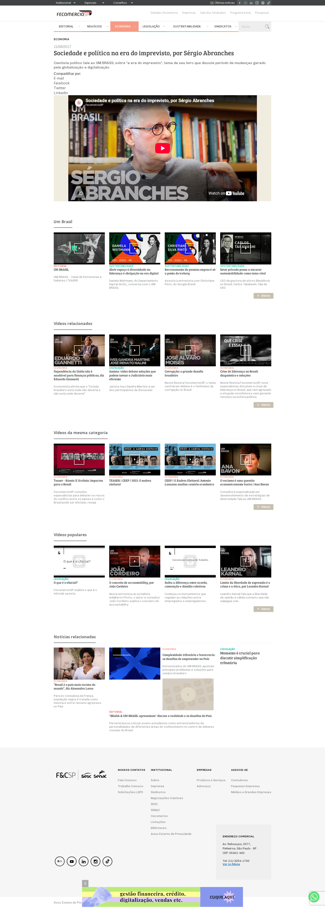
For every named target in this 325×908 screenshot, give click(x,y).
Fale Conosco (127, 780)
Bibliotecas (158, 828)
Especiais (90, 3)
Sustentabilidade (187, 26)
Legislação (151, 26)
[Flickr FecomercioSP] (60, 861)
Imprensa (157, 786)
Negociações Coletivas (167, 798)
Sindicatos (222, 26)
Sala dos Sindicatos (213, 13)
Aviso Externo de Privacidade (167, 834)
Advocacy (204, 786)
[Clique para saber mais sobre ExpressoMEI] (162, 897)
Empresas (189, 13)
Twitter (60, 87)
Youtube (245, 3)
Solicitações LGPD (129, 792)
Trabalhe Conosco (129, 786)
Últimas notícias (225, 3)
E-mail (59, 78)
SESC (154, 804)
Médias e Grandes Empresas (247, 792)
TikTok (268, 3)
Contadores (239, 780)
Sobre (155, 780)
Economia (122, 26)
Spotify (263, 3)
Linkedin (251, 3)
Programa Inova (240, 13)
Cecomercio (159, 816)
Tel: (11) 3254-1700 (236, 860)
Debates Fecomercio (164, 13)
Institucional (63, 3)
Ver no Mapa (231, 864)
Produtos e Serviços (208, 780)
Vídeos (263, 295)
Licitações (158, 822)
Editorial (66, 26)
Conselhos (120, 3)
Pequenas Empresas (245, 786)
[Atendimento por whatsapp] (313, 896)
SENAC (155, 810)
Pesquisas (262, 13)
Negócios (94, 26)
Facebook (240, 3)
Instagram (257, 3)
